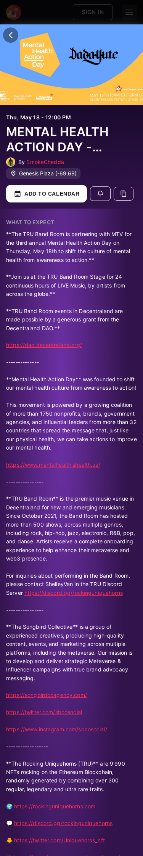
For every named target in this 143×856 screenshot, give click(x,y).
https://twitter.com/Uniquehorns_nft (59, 840)
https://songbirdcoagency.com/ (46, 695)
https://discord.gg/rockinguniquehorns (73, 592)
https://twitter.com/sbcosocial (44, 712)
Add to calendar (51, 194)
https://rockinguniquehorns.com (54, 806)
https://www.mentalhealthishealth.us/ (53, 464)
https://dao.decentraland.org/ (44, 345)
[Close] (10, 35)
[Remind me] (100, 193)
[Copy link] (123, 194)
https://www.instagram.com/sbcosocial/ (56, 729)
